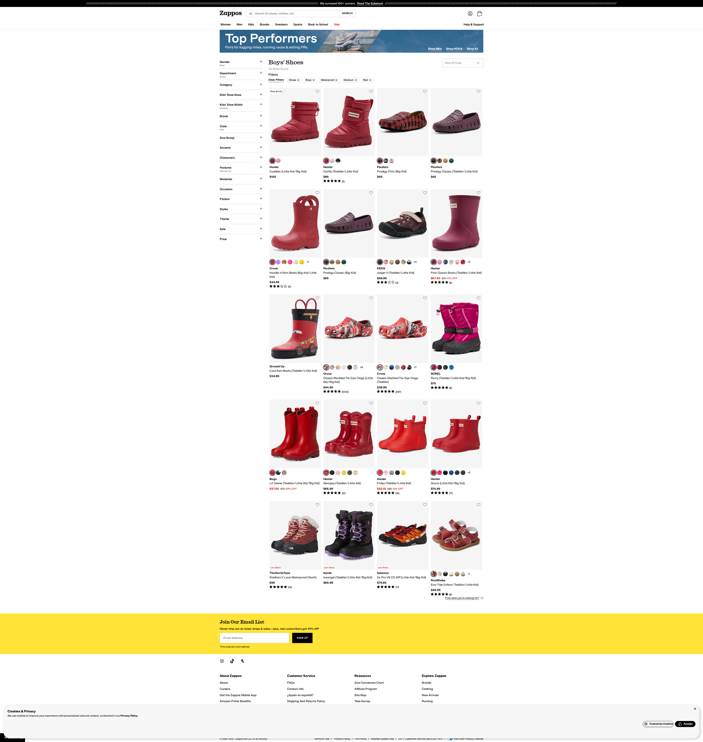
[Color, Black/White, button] (409, 367)
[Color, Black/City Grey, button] (445, 367)
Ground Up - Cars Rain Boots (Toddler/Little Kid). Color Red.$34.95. (295, 344)
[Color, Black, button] (332, 473)
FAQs (290, 682)
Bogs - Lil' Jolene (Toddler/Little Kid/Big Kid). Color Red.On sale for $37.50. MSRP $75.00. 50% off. (295, 447)
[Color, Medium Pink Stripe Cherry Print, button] (457, 262)
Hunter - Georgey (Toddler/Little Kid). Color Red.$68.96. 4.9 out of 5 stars (349, 447)
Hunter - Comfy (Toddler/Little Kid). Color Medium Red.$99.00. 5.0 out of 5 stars (349, 135)
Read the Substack (370, 3)
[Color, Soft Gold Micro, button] (457, 574)
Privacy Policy (128, 715)
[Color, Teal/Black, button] (451, 161)
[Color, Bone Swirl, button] (355, 367)
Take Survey (362, 701)
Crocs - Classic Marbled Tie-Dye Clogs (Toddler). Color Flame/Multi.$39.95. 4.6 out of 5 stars (403, 344)
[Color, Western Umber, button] (284, 262)
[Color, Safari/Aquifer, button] (403, 262)
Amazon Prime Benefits (235, 701)
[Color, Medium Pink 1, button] (278, 161)
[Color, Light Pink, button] (338, 473)
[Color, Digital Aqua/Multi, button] (332, 367)
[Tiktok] (232, 661)
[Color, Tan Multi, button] (284, 473)
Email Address (233, 638)
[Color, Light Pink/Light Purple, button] (332, 161)
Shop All (472, 48)
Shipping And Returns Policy (306, 701)
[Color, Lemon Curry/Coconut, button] (445, 161)
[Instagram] (222, 661)
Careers (225, 689)
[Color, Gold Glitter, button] (355, 473)
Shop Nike (435, 48)
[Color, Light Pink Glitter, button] (386, 473)
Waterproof (327, 80)
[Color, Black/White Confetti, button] (350, 367)
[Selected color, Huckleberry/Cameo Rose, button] (380, 262)
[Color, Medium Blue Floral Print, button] (445, 262)
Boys (308, 80)
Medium (349, 80)
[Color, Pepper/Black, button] (403, 367)
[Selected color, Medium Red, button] (272, 161)
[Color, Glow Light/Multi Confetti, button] (344, 367)
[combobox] (292, 13)
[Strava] (242, 661)
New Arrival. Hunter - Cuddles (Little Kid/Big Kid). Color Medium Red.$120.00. (295, 135)
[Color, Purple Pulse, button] (278, 262)
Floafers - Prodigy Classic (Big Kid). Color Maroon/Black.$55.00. (349, 239)
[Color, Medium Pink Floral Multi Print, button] (439, 262)
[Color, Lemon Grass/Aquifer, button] (392, 262)
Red (365, 80)
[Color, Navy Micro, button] (445, 574)
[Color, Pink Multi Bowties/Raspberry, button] (392, 161)
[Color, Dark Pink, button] (439, 473)
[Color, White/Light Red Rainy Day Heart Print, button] (451, 262)
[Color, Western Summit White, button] (296, 262)
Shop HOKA (454, 48)
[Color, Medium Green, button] (463, 473)
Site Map (360, 695)
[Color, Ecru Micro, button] (439, 574)
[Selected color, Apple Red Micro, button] (434, 574)
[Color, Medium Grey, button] (392, 473)
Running (427, 701)
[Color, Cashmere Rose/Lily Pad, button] (386, 262)
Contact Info (295, 689)
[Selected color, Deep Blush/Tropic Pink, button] (434, 367)
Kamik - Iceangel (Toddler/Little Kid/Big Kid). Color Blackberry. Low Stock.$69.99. (349, 548)
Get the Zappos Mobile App (238, 695)
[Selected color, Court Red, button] (272, 262)
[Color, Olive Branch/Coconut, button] (439, 161)
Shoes (292, 80)
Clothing (427, 689)
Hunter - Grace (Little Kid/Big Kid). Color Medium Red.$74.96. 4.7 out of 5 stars (456, 447)
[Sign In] (470, 13)
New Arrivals (430, 695)
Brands (426, 682)
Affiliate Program (365, 689)
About (224, 682)
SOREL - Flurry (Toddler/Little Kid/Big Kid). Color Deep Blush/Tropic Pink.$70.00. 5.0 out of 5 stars (456, 344)
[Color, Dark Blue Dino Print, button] (338, 161)
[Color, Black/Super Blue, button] (451, 367)
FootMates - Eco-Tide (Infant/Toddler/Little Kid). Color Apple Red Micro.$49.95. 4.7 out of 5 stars (456, 548)
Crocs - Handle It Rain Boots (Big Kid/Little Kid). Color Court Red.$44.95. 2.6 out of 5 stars (295, 239)
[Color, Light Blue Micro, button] (463, 574)
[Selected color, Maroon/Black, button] (434, 161)
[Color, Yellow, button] (344, 473)
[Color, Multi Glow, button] (338, 367)
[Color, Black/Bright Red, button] (439, 367)
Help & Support (474, 24)
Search (347, 13)
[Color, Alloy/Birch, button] (409, 262)
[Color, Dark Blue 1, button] (451, 473)
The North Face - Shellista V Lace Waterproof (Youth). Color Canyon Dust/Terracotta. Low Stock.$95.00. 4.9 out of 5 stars (295, 548)
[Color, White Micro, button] (451, 574)
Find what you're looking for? (462, 598)
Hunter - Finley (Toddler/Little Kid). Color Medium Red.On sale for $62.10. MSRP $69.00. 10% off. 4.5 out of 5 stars (403, 447)
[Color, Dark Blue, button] (457, 473)
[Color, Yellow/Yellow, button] (302, 262)
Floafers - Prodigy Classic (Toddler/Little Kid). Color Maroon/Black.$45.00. (456, 135)
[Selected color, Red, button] (272, 473)
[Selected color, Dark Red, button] (434, 262)
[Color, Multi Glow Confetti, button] (386, 367)
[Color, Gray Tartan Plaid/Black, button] (386, 161)
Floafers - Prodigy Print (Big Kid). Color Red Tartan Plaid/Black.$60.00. (403, 135)
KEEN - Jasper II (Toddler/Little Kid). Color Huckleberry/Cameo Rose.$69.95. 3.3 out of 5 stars (403, 239)
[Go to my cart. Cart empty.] (479, 13)
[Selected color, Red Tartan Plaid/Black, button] (380, 161)
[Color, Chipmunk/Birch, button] (397, 262)
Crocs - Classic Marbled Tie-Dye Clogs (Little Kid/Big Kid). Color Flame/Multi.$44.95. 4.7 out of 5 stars (349, 344)
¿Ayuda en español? (300, 695)
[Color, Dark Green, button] (350, 473)
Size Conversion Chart (369, 682)
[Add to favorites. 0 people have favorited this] (317, 91)
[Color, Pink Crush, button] (290, 262)
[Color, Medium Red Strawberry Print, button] (463, 262)
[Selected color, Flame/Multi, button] (326, 367)
